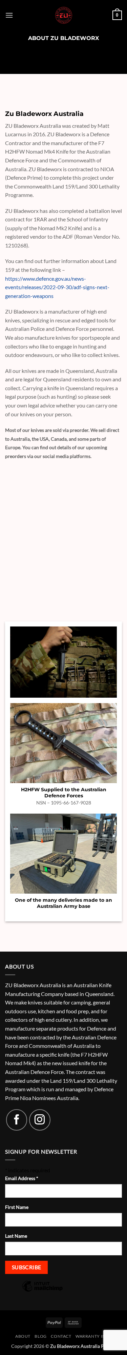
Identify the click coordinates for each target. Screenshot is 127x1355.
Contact (61, 1336)
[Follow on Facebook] (16, 1119)
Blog (40, 1336)
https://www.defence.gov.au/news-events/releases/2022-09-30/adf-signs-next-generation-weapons (57, 287)
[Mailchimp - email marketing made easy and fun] (42, 1291)
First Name (16, 1207)
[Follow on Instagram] (39, 1119)
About (22, 1336)
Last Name (16, 1236)
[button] (9, 15)
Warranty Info (94, 1336)
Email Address (21, 1178)
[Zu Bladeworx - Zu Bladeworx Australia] (63, 15)
